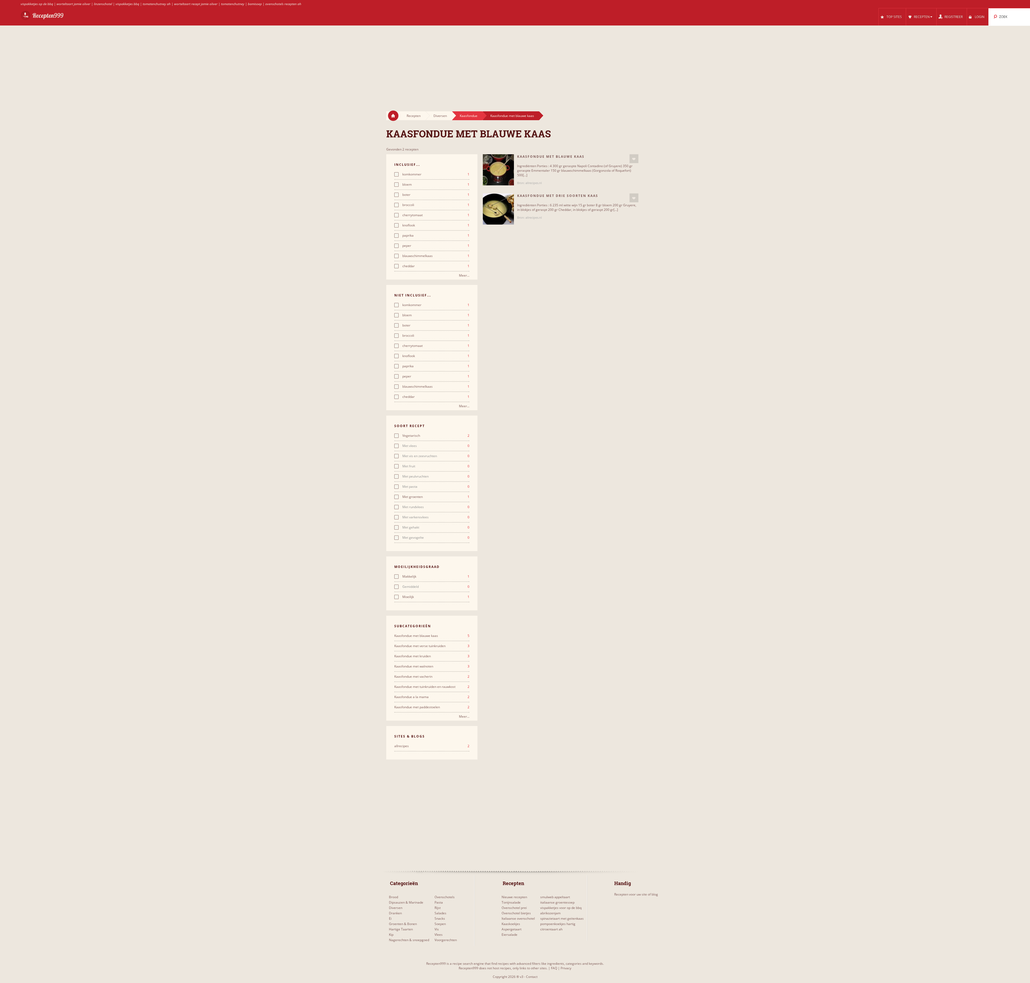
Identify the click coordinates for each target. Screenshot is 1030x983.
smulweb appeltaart (555, 897)
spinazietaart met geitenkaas (562, 918)
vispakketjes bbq (127, 4)
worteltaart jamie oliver (73, 4)
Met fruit (435, 466)
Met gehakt (435, 527)
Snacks (440, 918)
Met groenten (435, 497)
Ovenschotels (445, 897)
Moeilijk (435, 597)
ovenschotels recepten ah (283, 4)
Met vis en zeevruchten (435, 456)
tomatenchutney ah (157, 4)
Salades (440, 913)
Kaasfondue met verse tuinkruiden (431, 646)
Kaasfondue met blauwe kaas (512, 115)
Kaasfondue (468, 115)
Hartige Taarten (401, 929)
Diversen (440, 115)
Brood (393, 897)
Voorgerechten (446, 940)
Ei (390, 918)
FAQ (554, 968)
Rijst (438, 907)
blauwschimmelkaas (435, 256)
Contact (532, 976)
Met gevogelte (435, 537)
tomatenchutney (232, 4)
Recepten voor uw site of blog (636, 894)
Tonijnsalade (511, 902)
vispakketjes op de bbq (37, 4)
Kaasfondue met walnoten (431, 666)
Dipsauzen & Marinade (406, 902)
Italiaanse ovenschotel (518, 918)
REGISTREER (953, 16)
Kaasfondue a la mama (431, 697)
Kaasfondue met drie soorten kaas (557, 195)
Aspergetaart (511, 929)
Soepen (440, 924)
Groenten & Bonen (403, 924)
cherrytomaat (435, 215)
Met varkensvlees (435, 517)
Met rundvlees (435, 507)
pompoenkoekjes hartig (557, 924)
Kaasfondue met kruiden (431, 656)
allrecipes (431, 746)
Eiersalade (509, 934)
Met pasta (435, 487)
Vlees (439, 934)
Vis (437, 929)
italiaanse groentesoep (557, 902)
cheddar (435, 266)
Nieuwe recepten (514, 897)
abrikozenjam (550, 913)
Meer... (464, 275)
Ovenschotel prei (514, 907)
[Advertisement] (515, 63)
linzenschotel (103, 4)
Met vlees (435, 446)
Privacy (566, 968)
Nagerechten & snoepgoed (409, 940)
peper (435, 246)
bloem (435, 184)
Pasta (439, 902)
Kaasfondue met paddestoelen (431, 707)
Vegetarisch (435, 436)
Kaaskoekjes (511, 924)
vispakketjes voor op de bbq (561, 907)
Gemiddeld (435, 587)
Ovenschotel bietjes (516, 913)
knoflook (435, 225)
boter (435, 195)
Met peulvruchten (435, 476)
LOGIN (979, 16)
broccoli (435, 205)
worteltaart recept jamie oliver (196, 4)
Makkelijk (435, 576)
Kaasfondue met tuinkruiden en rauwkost (431, 687)
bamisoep (255, 4)
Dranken (395, 913)
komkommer (435, 174)
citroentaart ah (551, 929)
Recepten (414, 115)
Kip (391, 934)
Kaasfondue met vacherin (431, 676)
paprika (435, 235)
